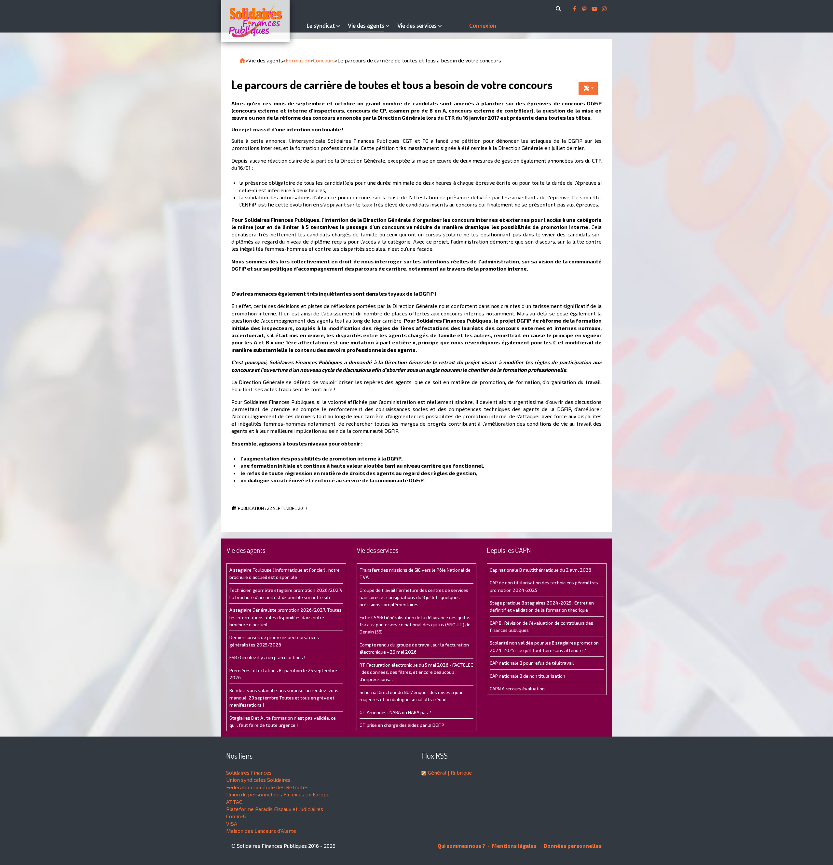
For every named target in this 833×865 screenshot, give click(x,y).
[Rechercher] (559, 9)
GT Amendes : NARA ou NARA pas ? (395, 712)
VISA (231, 823)
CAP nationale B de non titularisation (527, 676)
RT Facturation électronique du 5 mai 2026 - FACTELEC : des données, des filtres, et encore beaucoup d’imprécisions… (416, 672)
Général (437, 772)
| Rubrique (459, 772)
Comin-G (236, 816)
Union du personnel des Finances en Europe (278, 794)
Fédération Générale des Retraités (267, 787)
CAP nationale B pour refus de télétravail (532, 663)
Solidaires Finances (249, 772)
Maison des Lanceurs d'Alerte (261, 831)
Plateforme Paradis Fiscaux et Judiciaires (274, 809)
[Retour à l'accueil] (242, 60)
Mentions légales (514, 846)
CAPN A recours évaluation (517, 688)
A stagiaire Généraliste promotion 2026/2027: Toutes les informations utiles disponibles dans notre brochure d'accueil (285, 617)
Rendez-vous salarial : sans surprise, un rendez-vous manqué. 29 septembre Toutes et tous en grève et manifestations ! (283, 697)
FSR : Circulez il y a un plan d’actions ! (267, 657)
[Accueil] (262, 21)
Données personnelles (572, 846)
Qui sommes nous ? (461, 846)
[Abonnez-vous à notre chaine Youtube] (595, 8)
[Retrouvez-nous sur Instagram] (604, 8)
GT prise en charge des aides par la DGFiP (402, 725)
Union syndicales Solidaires (258, 780)
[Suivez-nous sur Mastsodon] (585, 8)
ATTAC (234, 802)
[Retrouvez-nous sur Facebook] (575, 8)
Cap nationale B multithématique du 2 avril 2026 (540, 570)
